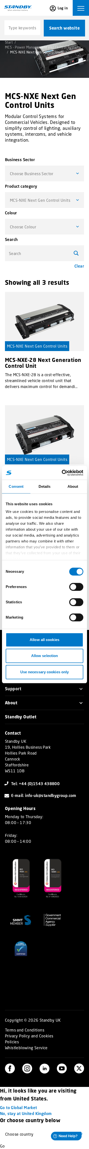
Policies (12, 1041)
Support (13, 688)
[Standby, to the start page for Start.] (18, 8)
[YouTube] (62, 1068)
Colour (11, 212)
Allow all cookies (44, 640)
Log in (63, 8)
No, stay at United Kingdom (26, 1113)
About (11, 702)
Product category (21, 186)
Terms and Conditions (24, 1030)
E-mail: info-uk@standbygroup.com (43, 795)
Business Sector (20, 159)
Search (11, 239)
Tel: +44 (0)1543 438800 (35, 783)
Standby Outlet (21, 716)
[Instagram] (27, 1068)
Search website (64, 28)
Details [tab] (45, 486)
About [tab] (72, 486)
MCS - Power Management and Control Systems (43, 47)
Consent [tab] (16, 486)
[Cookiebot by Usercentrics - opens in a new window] (62, 473)
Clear (79, 266)
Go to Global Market (18, 1107)
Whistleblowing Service (26, 1047)
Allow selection (44, 656)
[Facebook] (10, 1068)
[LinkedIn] (44, 1068)
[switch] (76, 587)
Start (9, 42)
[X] (79, 1068)
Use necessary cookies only (44, 672)
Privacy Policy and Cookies (29, 1035)
